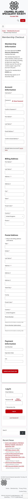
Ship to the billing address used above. (13, 239)
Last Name (8, 124)
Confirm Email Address (12, 138)
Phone (7, 220)
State (7, 198)
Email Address (9, 131)
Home (4, 31)
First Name (8, 116)
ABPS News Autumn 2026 (12, 450)
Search (5, 430)
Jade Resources (16, 495)
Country (7, 213)
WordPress (7, 497)
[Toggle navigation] (3, 26)
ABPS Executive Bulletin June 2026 (14, 466)
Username (8, 93)
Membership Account (13, 31)
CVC (6, 359)
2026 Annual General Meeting (13, 462)
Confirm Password (10, 109)
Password (8, 101)
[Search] (22, 433)
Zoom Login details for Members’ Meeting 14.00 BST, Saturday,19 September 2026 (14, 444)
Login (22, 20)
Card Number (9, 347)
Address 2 (8, 184)
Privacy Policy (23, 488)
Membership (14, 488)
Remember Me (10, 407)
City (6, 191)
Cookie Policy (23, 491)
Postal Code (9, 206)
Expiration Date (9, 353)
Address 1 (8, 176)
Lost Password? (14, 418)
